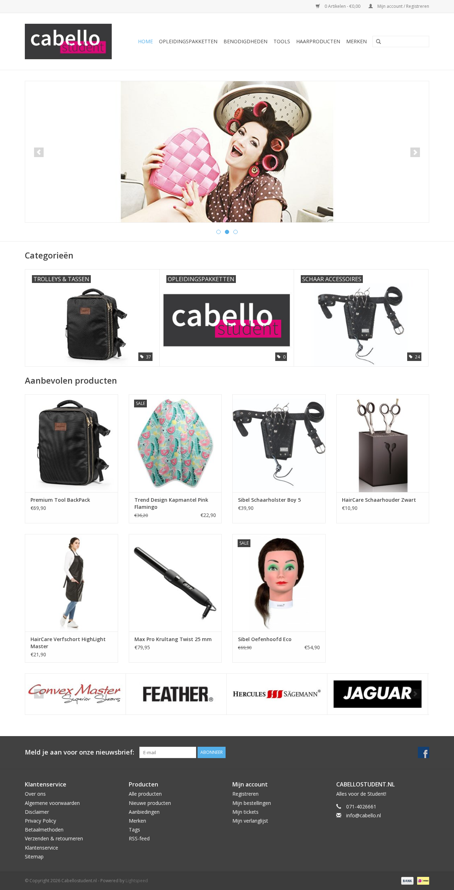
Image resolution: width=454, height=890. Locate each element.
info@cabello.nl (363, 815)
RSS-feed (139, 838)
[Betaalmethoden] (407, 880)
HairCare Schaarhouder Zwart (379, 499)
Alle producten (145, 793)
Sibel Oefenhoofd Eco (265, 639)
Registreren (245, 793)
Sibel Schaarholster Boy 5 (269, 499)
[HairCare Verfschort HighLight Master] (71, 583)
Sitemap (34, 856)
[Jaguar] (277, 694)
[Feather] (75, 694)
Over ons (35, 793)
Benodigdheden (245, 41)
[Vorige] (39, 152)
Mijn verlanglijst (250, 820)
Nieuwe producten (150, 803)
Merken (356, 41)
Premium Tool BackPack (60, 499)
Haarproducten (318, 41)
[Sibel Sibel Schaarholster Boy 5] (279, 443)
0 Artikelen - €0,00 (342, 6)
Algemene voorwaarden (52, 803)
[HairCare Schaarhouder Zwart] (383, 443)
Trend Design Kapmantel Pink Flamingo (171, 503)
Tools (281, 41)
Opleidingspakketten (188, 41)
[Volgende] (415, 152)
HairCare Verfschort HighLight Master (68, 643)
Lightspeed (137, 881)
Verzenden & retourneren (54, 838)
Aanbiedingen (144, 811)
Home (145, 41)
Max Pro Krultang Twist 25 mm (173, 639)
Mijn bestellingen (251, 803)
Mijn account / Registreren (402, 6)
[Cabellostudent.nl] (71, 41)
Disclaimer (37, 811)
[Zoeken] (376, 42)
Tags (134, 829)
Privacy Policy (40, 820)
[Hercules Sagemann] (176, 694)
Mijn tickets (245, 811)
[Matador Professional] (377, 694)
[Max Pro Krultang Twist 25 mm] (175, 583)
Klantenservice (41, 847)
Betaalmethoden (44, 829)
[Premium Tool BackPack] (71, 443)
